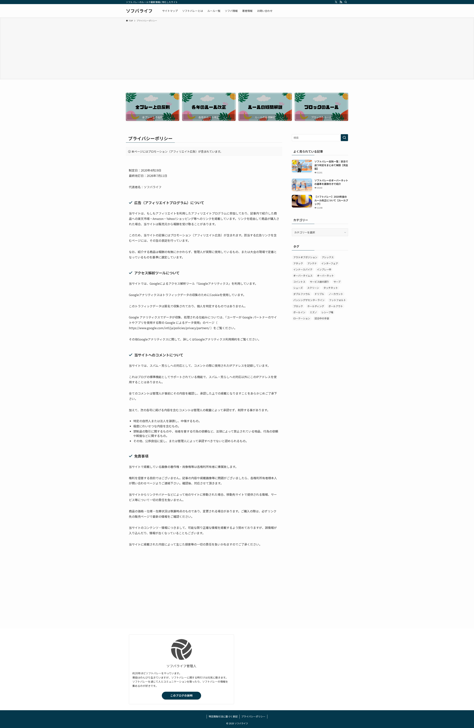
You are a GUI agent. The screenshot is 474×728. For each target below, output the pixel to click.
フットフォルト (337, 300)
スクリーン (313, 288)
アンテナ (312, 263)
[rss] (340, 2)
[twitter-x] (336, 2)
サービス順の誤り (319, 281)
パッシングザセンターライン (309, 300)
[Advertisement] (237, 50)
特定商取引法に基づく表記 (223, 716)
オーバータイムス (303, 275)
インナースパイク (302, 269)
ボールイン (299, 312)
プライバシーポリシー (253, 716)
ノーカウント (336, 294)
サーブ (337, 281)
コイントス (299, 281)
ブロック (298, 306)
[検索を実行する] (344, 137)
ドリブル (319, 294)
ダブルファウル (301, 294)
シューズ (298, 288)
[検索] (345, 2)
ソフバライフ (139, 11)
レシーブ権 (327, 312)
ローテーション (301, 318)
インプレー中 (324, 269)
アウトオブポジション (305, 257)
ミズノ (313, 312)
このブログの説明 (181, 695)
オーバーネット (325, 275)
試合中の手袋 (322, 318)
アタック (298, 263)
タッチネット (330, 288)
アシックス (328, 257)
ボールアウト (335, 306)
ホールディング (315, 306)
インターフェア (329, 263)
